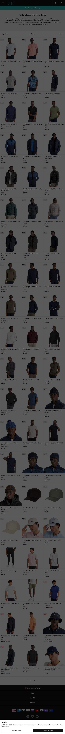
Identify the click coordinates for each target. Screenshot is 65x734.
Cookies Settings (16, 730)
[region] (32, 727)
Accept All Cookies (48, 730)
